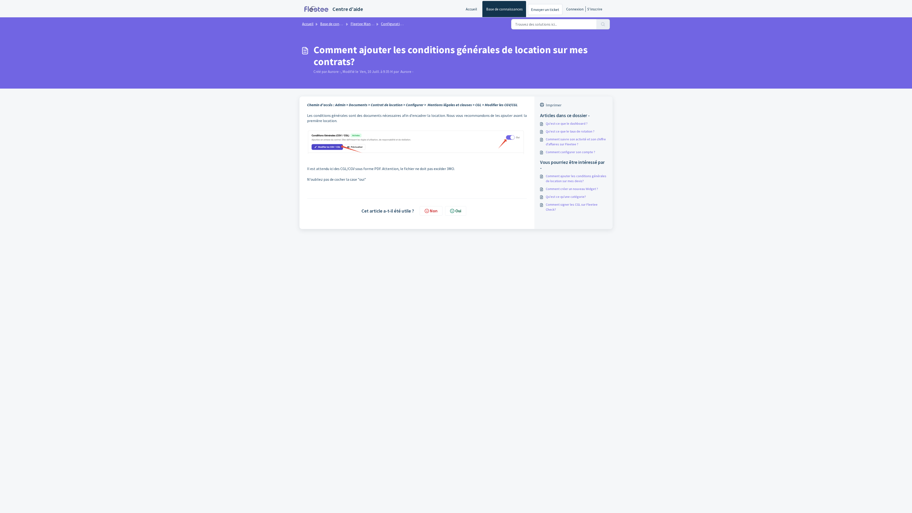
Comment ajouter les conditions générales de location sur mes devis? (576, 178)
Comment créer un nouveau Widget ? (572, 189)
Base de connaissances (504, 9)
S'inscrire (594, 9)
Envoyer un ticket (545, 9)
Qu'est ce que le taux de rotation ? (570, 131)
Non (433, 211)
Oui (458, 211)
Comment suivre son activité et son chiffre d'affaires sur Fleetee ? (576, 141)
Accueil (471, 9)
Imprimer (553, 105)
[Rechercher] (603, 24)
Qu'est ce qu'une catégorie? (566, 197)
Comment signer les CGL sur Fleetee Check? (572, 207)
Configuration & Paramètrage (405, 23)
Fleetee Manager (364, 23)
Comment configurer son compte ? (570, 152)
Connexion (575, 9)
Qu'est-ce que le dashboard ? (567, 123)
